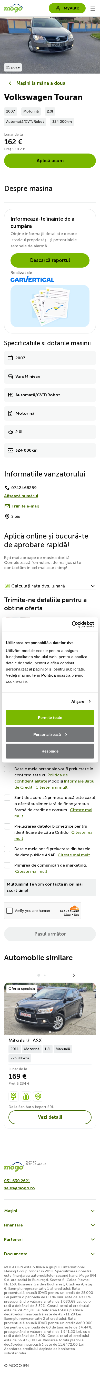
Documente (15, 1253)
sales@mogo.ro (19, 1187)
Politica (48, 675)
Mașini (10, 1210)
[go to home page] (13, 8)
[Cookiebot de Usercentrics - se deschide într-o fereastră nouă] (72, 624)
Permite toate (50, 717)
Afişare (77, 701)
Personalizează (47, 734)
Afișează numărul (21, 495)
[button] (50, 586)
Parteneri (13, 1239)
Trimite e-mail (25, 506)
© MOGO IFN (16, 1365)
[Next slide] (93, 43)
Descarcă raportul (50, 260)
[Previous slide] (7, 43)
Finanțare (13, 1225)
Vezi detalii (50, 1117)
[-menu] (93, 8)
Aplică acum (50, 161)
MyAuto (71, 8)
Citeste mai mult (51, 787)
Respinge (50, 751)
